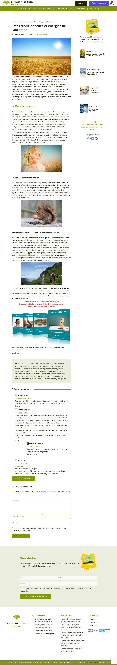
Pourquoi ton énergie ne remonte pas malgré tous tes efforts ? (71, 627)
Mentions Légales (45, 662)
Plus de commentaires (23, 478)
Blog (72, 9)
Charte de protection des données (64, 662)
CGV (91, 625)
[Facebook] (89, 138)
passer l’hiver (18, 188)
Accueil (14, 22)
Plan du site (82, 662)
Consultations (62, 9)
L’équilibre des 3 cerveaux (43, 628)
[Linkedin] (96, 138)
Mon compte (94, 622)
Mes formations (99, 3)
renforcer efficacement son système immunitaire (37, 255)
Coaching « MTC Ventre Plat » (44, 625)
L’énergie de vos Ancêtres (43, 631)
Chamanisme (43, 35)
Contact (81, 3)
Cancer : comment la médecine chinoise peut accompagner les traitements (72, 635)
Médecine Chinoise (45, 9)
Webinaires (80, 9)
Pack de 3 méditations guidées (44, 634)
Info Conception (104, 662)
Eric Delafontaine (28, 9)
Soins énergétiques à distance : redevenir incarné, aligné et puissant (72, 643)
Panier (92, 619)
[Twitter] (92, 138)
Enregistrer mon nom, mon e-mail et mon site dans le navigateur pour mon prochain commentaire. (40, 529)
